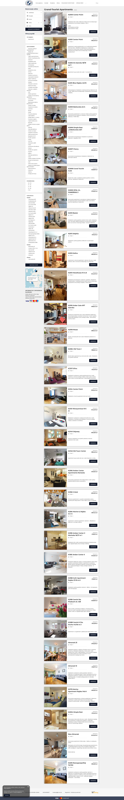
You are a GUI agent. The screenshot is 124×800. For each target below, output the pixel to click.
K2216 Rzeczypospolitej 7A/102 (77, 764)
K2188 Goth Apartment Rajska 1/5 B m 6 (77, 579)
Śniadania (52, 3)
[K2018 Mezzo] (55, 335)
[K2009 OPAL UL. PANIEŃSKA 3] (55, 198)
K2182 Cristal (73, 492)
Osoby (30, 22)
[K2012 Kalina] (55, 259)
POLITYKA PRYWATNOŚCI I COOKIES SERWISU (14, 789)
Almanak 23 (72, 642)
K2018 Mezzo (73, 330)
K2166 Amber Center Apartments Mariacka (76, 472)
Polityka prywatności (76, 792)
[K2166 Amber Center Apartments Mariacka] (55, 477)
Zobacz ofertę (30, 279)
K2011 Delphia (73, 234)
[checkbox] (34, 39)
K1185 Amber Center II (76, 555)
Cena (30, 26)
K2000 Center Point (75, 15)
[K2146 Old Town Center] (55, 457)
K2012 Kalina (73, 253)
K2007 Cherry (73, 149)
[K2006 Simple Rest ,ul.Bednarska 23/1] (55, 134)
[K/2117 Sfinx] (55, 375)
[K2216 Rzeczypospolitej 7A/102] (55, 772)
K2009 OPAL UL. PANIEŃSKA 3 (74, 191)
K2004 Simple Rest (75, 712)
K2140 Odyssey (74, 431)
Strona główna (39, 3)
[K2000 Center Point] (55, 23)
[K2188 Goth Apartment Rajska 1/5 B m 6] (55, 585)
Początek (31, 16)
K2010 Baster (73, 213)
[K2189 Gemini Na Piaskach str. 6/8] (55, 607)
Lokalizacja (31, 12)
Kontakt (46, 3)
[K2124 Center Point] (55, 395)
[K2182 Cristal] (55, 498)
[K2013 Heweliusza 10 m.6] (55, 285)
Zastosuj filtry (34, 265)
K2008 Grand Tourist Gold (76, 170)
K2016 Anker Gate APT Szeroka (76, 307)
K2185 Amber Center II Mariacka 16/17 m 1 (76, 534)
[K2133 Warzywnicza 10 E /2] (55, 416)
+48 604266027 (45, 792)
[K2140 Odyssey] (55, 437)
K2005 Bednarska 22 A (76, 107)
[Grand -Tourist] (29, 3)
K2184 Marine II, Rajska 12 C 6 (77, 513)
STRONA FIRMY (79, 3)
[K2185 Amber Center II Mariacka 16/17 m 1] (55, 540)
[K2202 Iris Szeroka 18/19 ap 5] (55, 69)
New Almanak (73, 734)
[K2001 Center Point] (55, 47)
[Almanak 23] (55, 650)
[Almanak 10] (55, 674)
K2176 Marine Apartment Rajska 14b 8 (77, 690)
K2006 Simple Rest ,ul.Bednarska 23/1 (75, 129)
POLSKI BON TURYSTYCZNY (68, 3)
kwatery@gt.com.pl (57, 792)
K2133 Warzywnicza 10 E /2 (77, 410)
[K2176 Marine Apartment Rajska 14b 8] (55, 697)
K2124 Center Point (75, 389)
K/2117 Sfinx (72, 368)
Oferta (58, 3)
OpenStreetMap (35, 287)
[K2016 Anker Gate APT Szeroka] (55, 314)
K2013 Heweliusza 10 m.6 (77, 273)
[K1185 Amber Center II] (55, 562)
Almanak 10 (72, 666)
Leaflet (31, 287)
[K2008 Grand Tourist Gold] (55, 175)
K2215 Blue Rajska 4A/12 (77, 83)
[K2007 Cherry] (55, 155)
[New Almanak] (55, 745)
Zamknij (7, 795)
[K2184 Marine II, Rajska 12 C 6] (55, 518)
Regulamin (67, 792)
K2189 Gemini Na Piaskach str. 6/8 (74, 601)
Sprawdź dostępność (34, 29)
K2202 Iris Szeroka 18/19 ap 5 (77, 64)
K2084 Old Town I (75, 349)
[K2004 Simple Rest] (55, 719)
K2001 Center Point (75, 39)
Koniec (30, 19)
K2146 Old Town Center (77, 451)
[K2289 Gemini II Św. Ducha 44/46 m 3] (55, 629)
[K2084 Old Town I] (55, 355)
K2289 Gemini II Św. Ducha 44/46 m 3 (75, 623)
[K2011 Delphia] (55, 239)
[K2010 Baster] (55, 220)
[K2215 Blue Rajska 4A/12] (55, 91)
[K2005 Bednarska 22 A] (55, 114)
